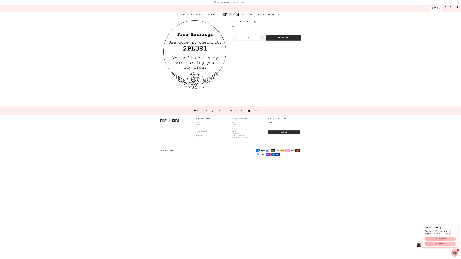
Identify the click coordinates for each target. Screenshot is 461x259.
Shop (179, 14)
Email (270, 123)
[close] (458, 2)
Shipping (234, 129)
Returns (234, 131)
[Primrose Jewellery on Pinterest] (197, 136)
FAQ (233, 127)
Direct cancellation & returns (240, 137)
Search (233, 122)
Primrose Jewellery (168, 150)
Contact (234, 125)
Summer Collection (269, 14)
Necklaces (209, 14)
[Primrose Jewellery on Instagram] (199, 136)
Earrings (193, 14)
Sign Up (284, 132)
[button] (454, 252)
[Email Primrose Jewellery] (202, 136)
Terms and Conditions (238, 135)
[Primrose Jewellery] (230, 14)
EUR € (435, 8)
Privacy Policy (236, 133)
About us (247, 14)
